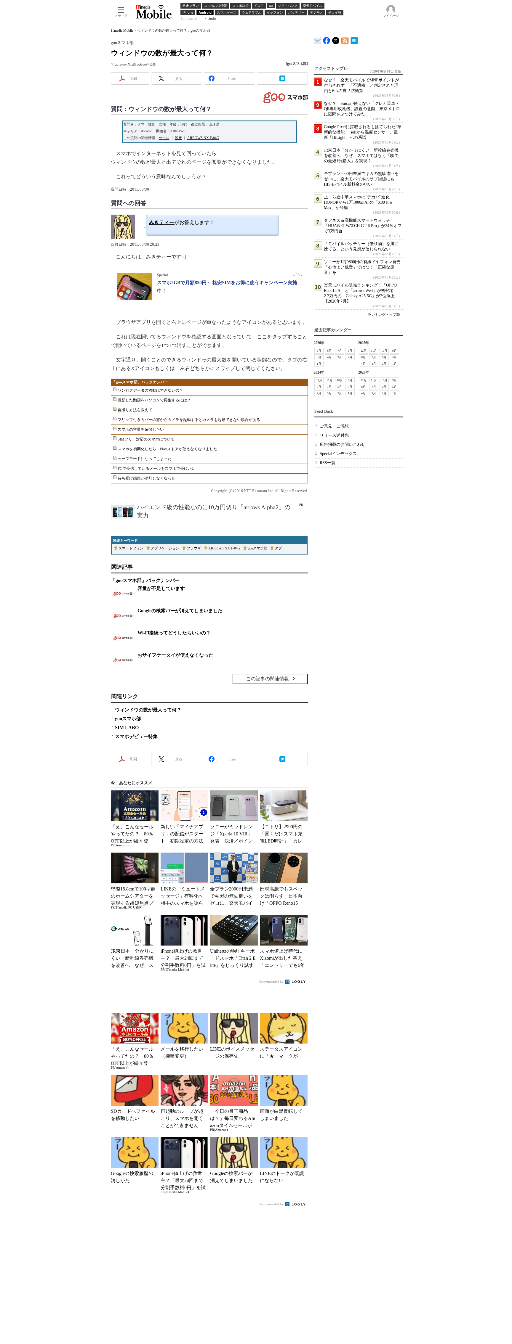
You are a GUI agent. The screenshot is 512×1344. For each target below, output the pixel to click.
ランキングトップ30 (384, 315)
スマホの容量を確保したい (141, 429)
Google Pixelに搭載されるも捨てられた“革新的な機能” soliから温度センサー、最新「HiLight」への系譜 (362, 132)
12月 (364, 350)
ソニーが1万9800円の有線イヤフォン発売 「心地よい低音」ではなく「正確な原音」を (364, 267)
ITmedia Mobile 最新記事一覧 (345, 39)
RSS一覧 (327, 463)
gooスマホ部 (257, 548)
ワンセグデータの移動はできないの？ (150, 390)
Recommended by (271, 981)
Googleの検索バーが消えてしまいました (180, 610)
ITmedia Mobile (122, 30)
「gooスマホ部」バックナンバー (140, 382)
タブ (278, 548)
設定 (178, 138)
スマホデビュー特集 (136, 736)
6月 (350, 350)
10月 (384, 350)
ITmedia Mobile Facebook (326, 39)
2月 (350, 357)
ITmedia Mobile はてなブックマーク (354, 39)
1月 (319, 363)
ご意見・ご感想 (334, 426)
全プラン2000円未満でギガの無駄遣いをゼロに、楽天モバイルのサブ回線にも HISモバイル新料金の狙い (361, 179)
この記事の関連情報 (267, 678)
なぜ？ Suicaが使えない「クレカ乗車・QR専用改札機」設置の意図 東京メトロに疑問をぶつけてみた (362, 108)
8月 (329, 350)
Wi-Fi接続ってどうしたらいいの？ (174, 632)
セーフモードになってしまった (145, 458)
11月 (374, 350)
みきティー (161, 222)
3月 (339, 357)
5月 (319, 357)
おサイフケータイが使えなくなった (175, 654)
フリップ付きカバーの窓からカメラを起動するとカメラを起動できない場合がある (189, 419)
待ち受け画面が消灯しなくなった (146, 478)
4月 (329, 357)
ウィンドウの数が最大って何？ (148, 709)
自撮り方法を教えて (135, 410)
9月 (319, 350)
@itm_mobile (336, 39)
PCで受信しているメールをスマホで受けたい (157, 468)
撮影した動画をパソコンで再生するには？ (154, 400)
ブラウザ (194, 548)
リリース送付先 (334, 435)
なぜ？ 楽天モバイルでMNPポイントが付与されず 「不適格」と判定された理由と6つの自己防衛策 (361, 85)
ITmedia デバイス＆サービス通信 (317, 39)
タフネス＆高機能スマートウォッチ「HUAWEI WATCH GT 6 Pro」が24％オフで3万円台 (363, 225)
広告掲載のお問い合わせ (342, 444)
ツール (164, 138)
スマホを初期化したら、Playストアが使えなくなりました (167, 449)
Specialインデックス (338, 453)
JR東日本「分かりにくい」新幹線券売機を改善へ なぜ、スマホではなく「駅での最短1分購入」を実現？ (361, 155)
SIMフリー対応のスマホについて (146, 439)
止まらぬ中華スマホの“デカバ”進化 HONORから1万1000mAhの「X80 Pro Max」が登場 (359, 202)
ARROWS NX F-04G (203, 138)
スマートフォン (131, 548)
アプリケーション (165, 548)
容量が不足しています (161, 588)
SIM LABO (127, 727)
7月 (339, 350)
